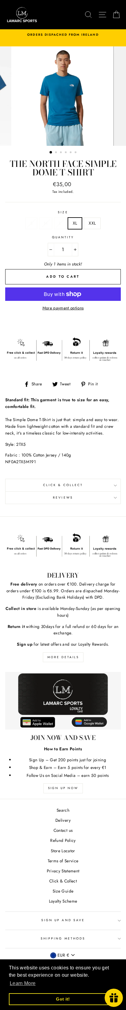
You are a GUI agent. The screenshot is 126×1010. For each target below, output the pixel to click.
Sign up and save (63, 920)
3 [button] (61, 152)
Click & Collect (63, 485)
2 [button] (56, 152)
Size (63, 212)
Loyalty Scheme (63, 901)
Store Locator (63, 851)
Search (63, 810)
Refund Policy (63, 840)
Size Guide (63, 891)
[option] (63, 34)
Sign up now (63, 788)
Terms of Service (63, 861)
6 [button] (76, 152)
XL (75, 223)
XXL (92, 223)
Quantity (63, 237)
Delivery (63, 820)
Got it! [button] (63, 999)
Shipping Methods (63, 938)
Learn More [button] (22, 983)
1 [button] (51, 152)
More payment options (63, 308)
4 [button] (66, 152)
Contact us (63, 830)
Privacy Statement (63, 871)
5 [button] (71, 152)
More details (63, 657)
